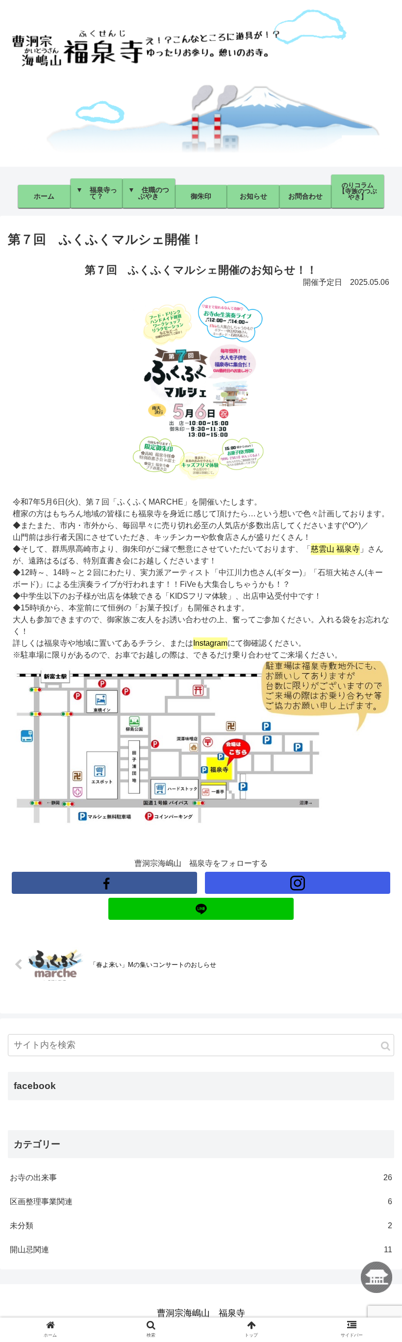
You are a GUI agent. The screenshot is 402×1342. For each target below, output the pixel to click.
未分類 (201, 1225)
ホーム (44, 196)
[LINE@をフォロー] (201, 909)
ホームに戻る (376, 1277)
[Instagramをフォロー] (297, 883)
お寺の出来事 (201, 1177)
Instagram (210, 643)
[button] (385, 1046)
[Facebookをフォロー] (104, 883)
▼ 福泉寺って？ (96, 193)
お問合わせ (305, 196)
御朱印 (201, 196)
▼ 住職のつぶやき (148, 193)
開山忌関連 (201, 1249)
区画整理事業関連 (201, 1201)
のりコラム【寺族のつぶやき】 (358, 190)
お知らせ (253, 196)
